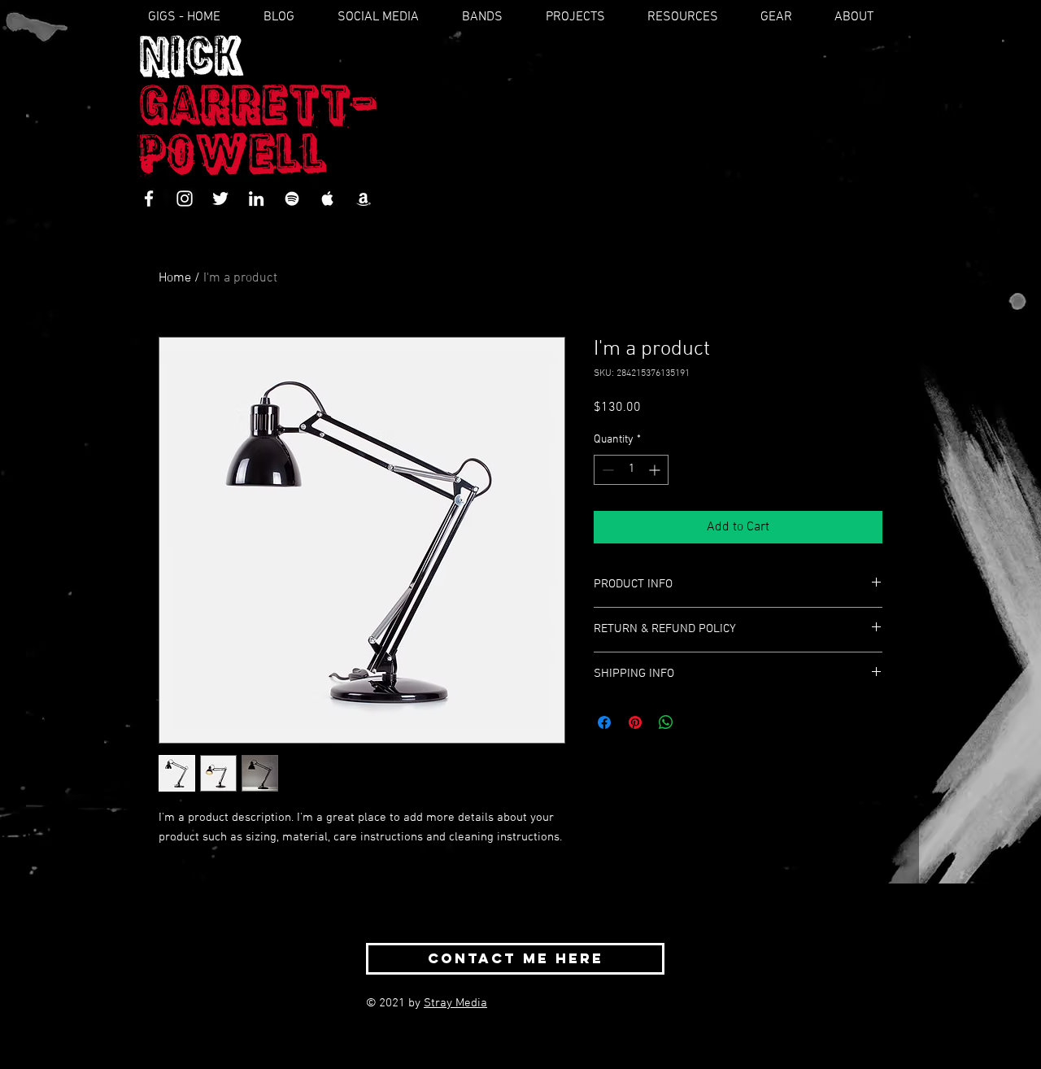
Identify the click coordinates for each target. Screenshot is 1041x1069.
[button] (494, 17)
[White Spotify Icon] (292, 198)
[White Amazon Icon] (363, 198)
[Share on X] (697, 722)
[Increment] (656, 470)
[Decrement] (606, 470)
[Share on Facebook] (604, 722)
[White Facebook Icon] (148, 198)
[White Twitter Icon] (220, 198)
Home (175, 278)
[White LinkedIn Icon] (256, 198)
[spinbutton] (631, 470)
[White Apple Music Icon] (327, 198)
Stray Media (455, 1003)
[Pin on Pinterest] (635, 722)
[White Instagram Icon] (184, 198)
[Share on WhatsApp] (666, 722)
